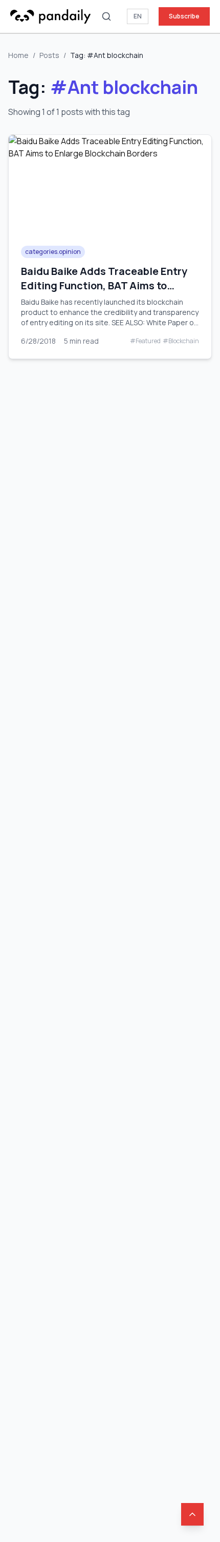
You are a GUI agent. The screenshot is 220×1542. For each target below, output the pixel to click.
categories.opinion (53, 251)
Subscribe (184, 16)
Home (18, 55)
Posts (49, 55)
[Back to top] (192, 1514)
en (138, 16)
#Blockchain (181, 341)
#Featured (145, 341)
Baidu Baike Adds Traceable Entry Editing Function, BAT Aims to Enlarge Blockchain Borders (104, 285)
